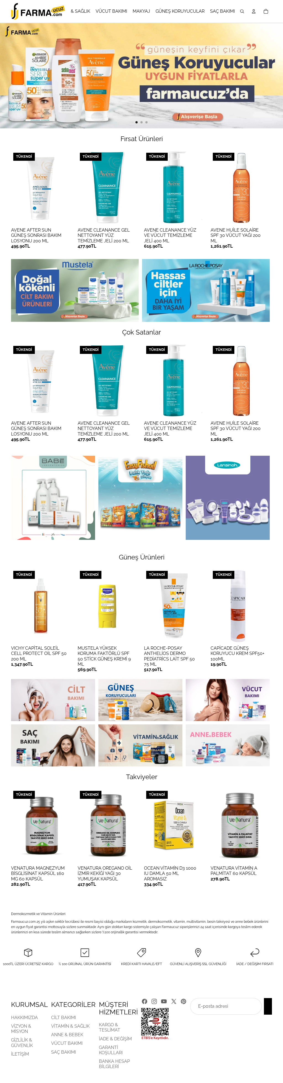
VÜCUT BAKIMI (67, 1043)
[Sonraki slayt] (274, 76)
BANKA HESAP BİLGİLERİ (114, 1064)
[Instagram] (154, 1001)
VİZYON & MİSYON (21, 1029)
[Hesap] (254, 11)
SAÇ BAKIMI (63, 1051)
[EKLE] (261, 854)
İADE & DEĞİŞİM (115, 1038)
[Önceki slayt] (8, 76)
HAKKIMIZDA (24, 1017)
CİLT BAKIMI (63, 1017)
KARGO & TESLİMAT (109, 1027)
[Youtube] (164, 1001)
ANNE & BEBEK (67, 1034)
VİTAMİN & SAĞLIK (70, 1026)
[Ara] (242, 11)
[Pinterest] (183, 1001)
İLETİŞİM (20, 1053)
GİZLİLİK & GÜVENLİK (22, 1042)
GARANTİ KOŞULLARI (111, 1050)
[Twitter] (174, 1001)
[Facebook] (144, 1001)
